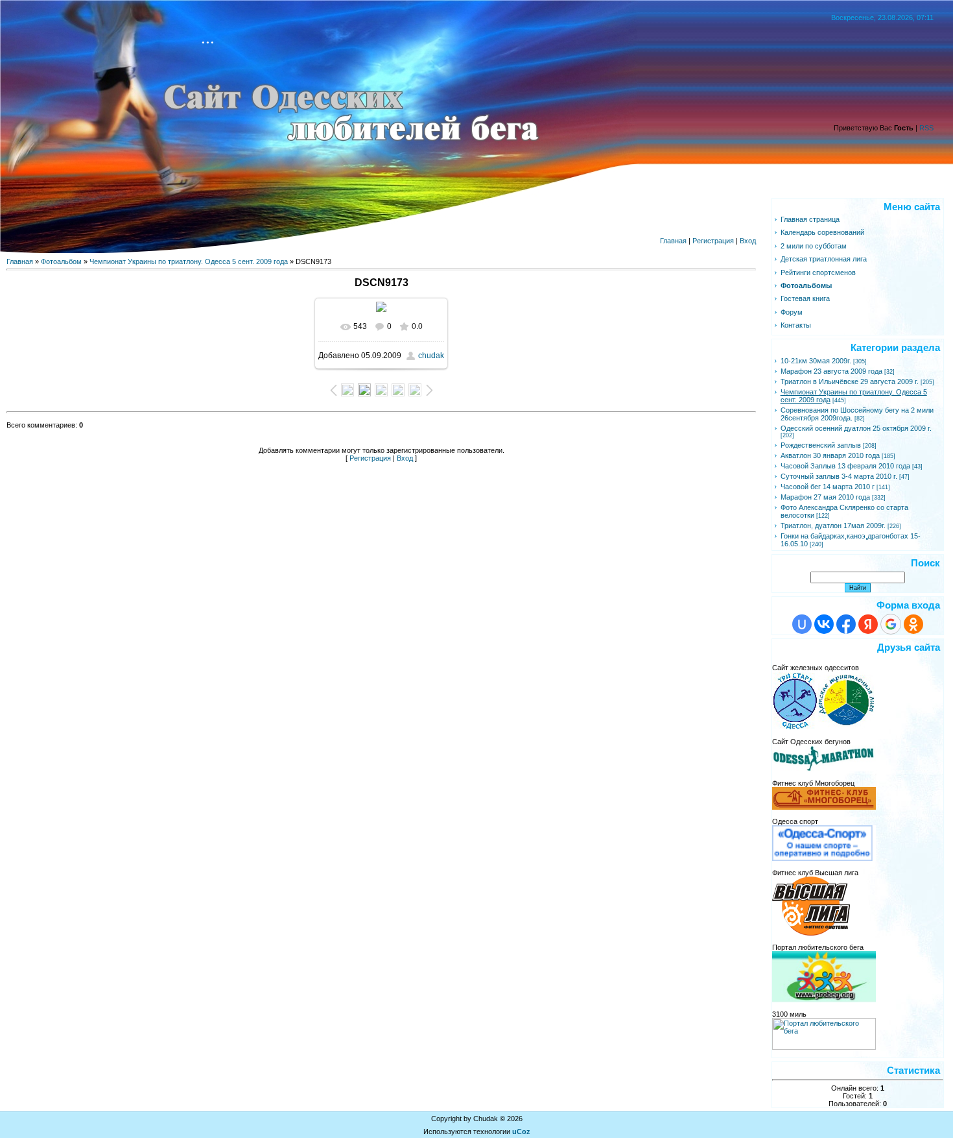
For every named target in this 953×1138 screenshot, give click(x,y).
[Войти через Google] (890, 624)
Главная (673, 241)
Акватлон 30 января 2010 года (830, 455)
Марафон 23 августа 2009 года (831, 371)
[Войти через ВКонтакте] (824, 624)
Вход (748, 241)
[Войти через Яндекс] (868, 624)
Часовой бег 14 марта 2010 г (828, 486)
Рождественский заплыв (821, 445)
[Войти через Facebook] (846, 624)
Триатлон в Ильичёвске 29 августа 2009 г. (850, 381)
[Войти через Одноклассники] (913, 624)
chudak (431, 355)
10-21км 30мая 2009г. (816, 361)
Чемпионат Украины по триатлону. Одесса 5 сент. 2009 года (188, 261)
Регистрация (713, 241)
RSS (926, 128)
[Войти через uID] (802, 624)
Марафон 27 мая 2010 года (825, 497)
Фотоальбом (61, 261)
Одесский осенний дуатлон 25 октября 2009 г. (856, 428)
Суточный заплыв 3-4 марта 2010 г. (839, 476)
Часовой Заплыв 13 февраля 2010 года (845, 466)
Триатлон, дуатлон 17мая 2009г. (833, 525)
